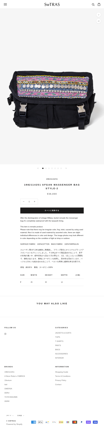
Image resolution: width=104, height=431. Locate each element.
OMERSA (8, 389)
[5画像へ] (55, 168)
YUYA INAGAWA (10, 397)
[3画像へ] (49, 168)
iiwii (5, 384)
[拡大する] (98, 15)
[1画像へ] (43, 168)
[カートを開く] (99, 4)
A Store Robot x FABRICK (14, 376)
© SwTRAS (11, 421)
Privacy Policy (60, 380)
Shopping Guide (61, 372)
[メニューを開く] (5, 4)
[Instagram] (5, 333)
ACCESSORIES (61, 354)
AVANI (6, 401)
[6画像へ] (58, 168)
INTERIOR (59, 358)
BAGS (57, 350)
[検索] (93, 4)
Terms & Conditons (62, 376)
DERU (6, 393)
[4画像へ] (52, 168)
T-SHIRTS (59, 341)
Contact (58, 384)
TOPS (57, 337)
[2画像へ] (46, 168)
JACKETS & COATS (63, 333)
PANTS (58, 345)
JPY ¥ (8, 415)
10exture (8, 380)
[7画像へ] (61, 168)
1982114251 (52, 179)
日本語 (19, 415)
